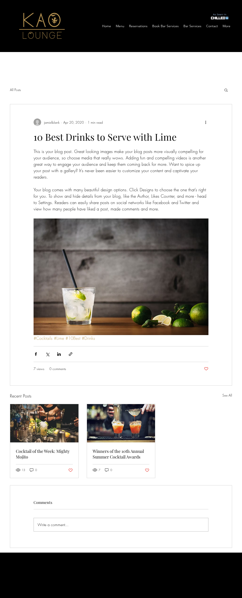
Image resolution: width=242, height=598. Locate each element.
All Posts (15, 89)
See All (227, 395)
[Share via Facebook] (36, 354)
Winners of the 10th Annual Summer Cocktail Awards (118, 454)
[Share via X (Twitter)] (47, 354)
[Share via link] (70, 354)
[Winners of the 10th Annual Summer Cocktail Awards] (121, 423)
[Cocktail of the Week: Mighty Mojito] (44, 423)
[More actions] (205, 122)
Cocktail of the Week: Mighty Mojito (43, 454)
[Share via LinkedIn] (59, 354)
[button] (226, 90)
